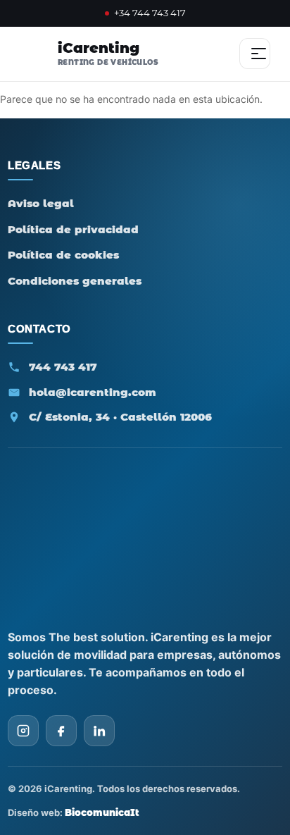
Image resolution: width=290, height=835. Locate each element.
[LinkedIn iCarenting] (99, 730)
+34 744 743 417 (150, 13)
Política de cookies (63, 254)
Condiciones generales (74, 280)
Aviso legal (41, 203)
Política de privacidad (73, 229)
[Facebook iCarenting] (61, 730)
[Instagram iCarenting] (23, 730)
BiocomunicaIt (102, 812)
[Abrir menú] (254, 53)
